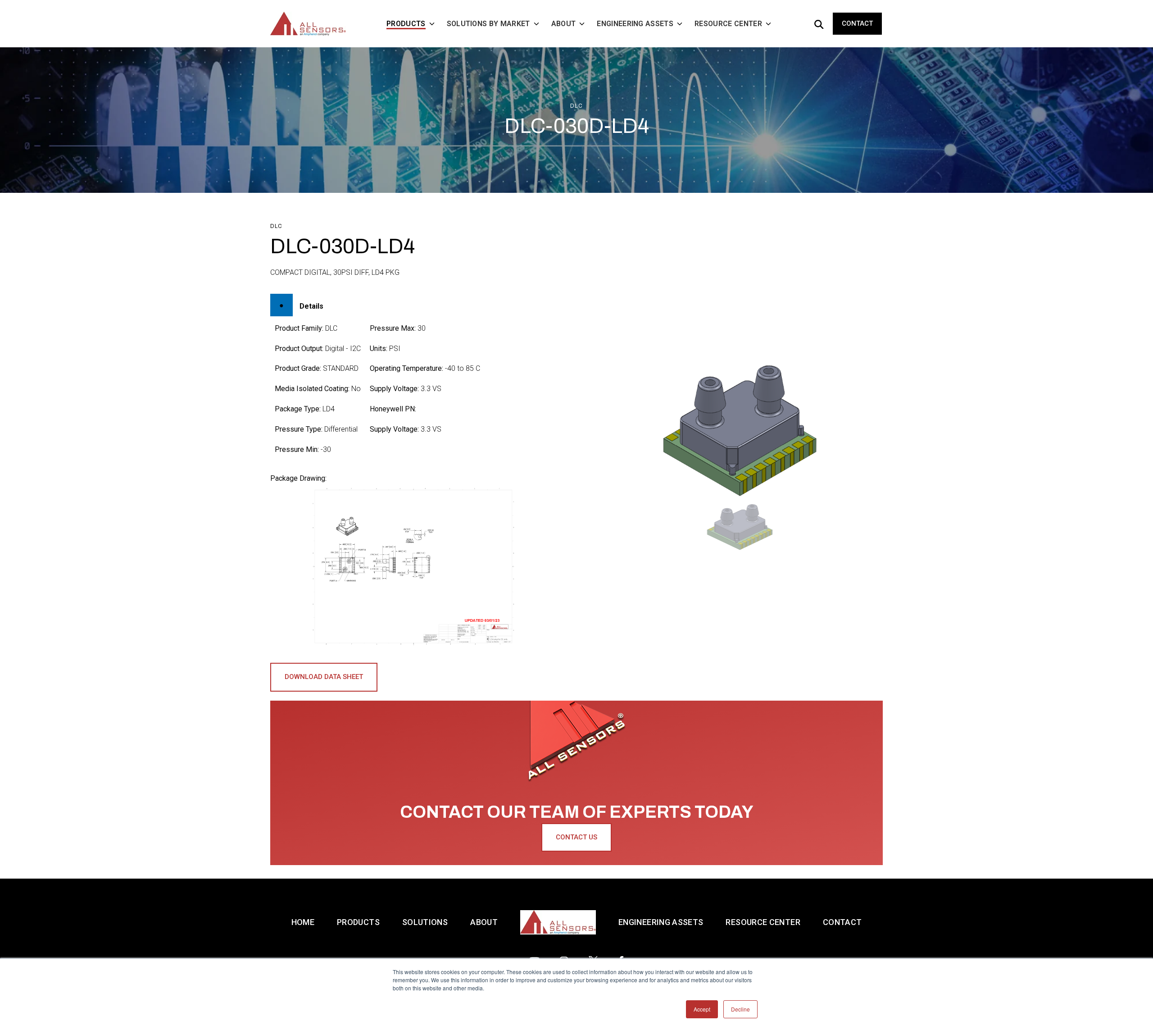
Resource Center (763, 922)
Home (302, 922)
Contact (857, 23)
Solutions (425, 922)
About (484, 922)
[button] (740, 527)
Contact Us (576, 837)
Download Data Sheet (324, 677)
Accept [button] (702, 1009)
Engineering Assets (660, 922)
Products (358, 922)
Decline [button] (740, 1009)
